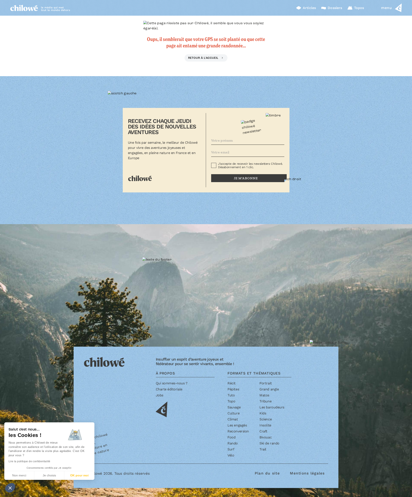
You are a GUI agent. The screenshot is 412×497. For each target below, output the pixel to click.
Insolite (265, 425)
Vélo (230, 455)
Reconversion (238, 431)
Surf (230, 449)
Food (231, 437)
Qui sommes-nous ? (172, 383)
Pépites (233, 389)
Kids (262, 413)
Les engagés (237, 425)
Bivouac (265, 437)
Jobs (159, 395)
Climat (232, 419)
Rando (232, 443)
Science (265, 419)
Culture (233, 413)
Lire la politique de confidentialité (29, 461)
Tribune (265, 401)
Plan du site (267, 473)
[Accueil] (24, 7)
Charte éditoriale (169, 389)
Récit (231, 383)
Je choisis (49, 475)
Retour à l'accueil (203, 58)
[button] (10, 488)
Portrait (265, 383)
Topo (231, 401)
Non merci (19, 475)
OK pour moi (79, 475)
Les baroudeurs (271, 407)
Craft (263, 431)
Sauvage (234, 407)
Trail (262, 449)
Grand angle (269, 389)
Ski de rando (269, 443)
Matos (264, 395)
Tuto (231, 395)
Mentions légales (307, 473)
